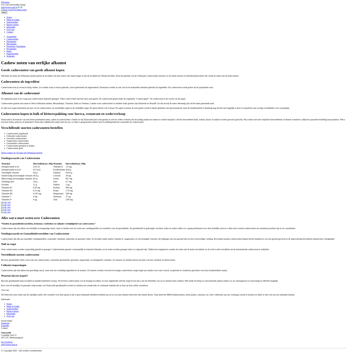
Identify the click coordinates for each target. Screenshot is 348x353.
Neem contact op (8, 153)
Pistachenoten (12, 54)
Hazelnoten (11, 41)
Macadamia (11, 44)
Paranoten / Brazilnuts (16, 46)
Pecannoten (11, 49)
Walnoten (11, 56)
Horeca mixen (13, 24)
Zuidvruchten (12, 22)
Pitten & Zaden (13, 20)
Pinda (9, 51)
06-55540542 (7, 342)
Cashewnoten (12, 39)
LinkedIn (5, 325)
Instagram (5, 323)
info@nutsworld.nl (9, 7)
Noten (9, 17)
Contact (10, 32)
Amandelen (11, 36)
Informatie (11, 27)
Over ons (10, 29)
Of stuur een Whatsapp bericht (29, 153)
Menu (4, 13)
